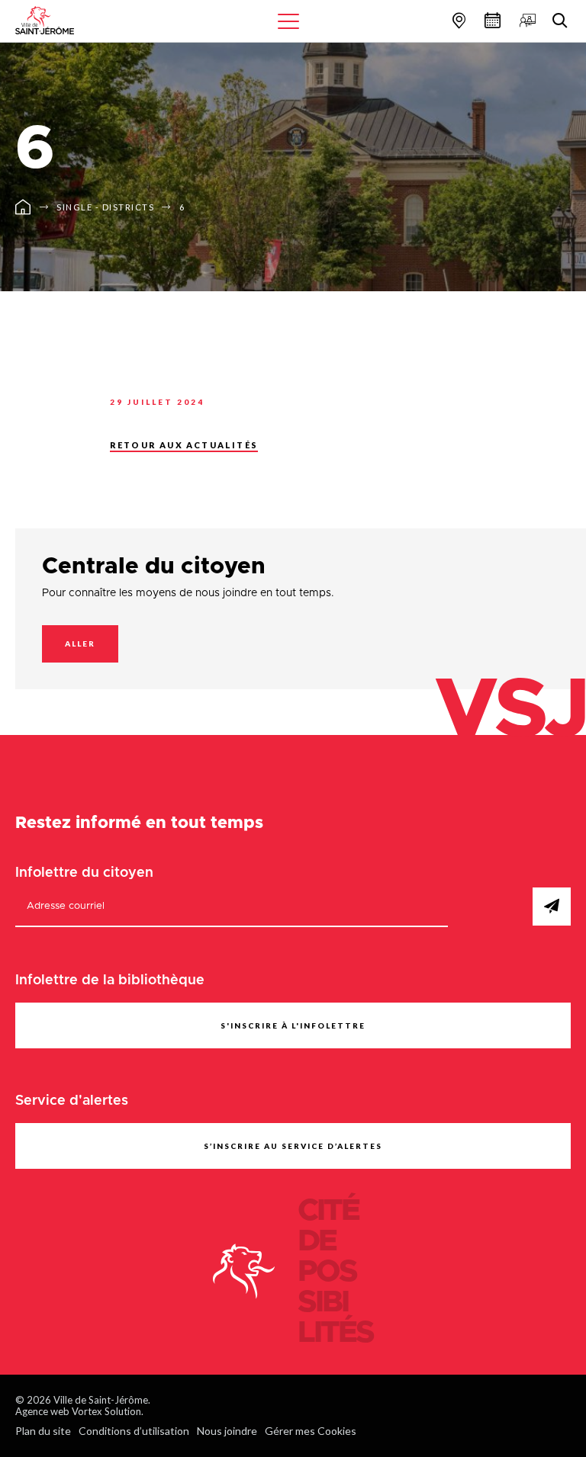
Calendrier (491, 20)
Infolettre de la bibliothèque (109, 980)
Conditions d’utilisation (134, 1430)
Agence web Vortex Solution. (79, 1411)
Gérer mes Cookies (310, 1430)
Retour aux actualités (184, 445)
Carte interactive (457, 20)
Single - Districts (105, 207)
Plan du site (43, 1430)
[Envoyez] (552, 906)
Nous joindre (227, 1430)
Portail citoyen (526, 20)
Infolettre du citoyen (84, 873)
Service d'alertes (71, 1101)
